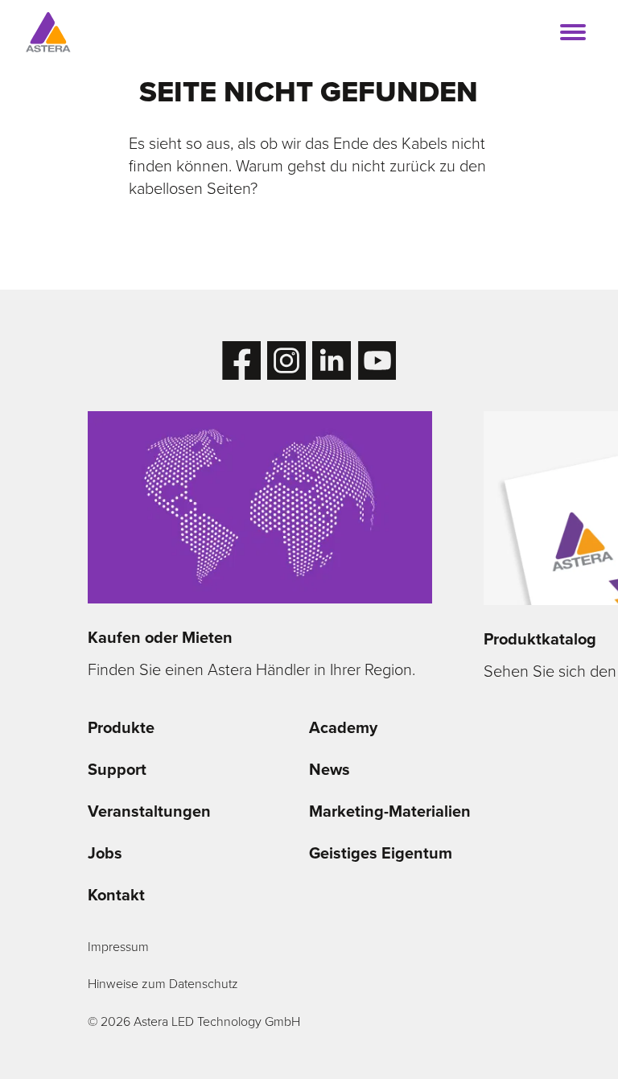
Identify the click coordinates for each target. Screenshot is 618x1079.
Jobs (105, 853)
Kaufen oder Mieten (160, 637)
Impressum (118, 946)
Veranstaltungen (149, 811)
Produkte (121, 727)
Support (117, 769)
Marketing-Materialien (390, 811)
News (329, 769)
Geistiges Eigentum (380, 853)
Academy (343, 727)
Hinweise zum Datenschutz (163, 983)
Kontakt (116, 895)
